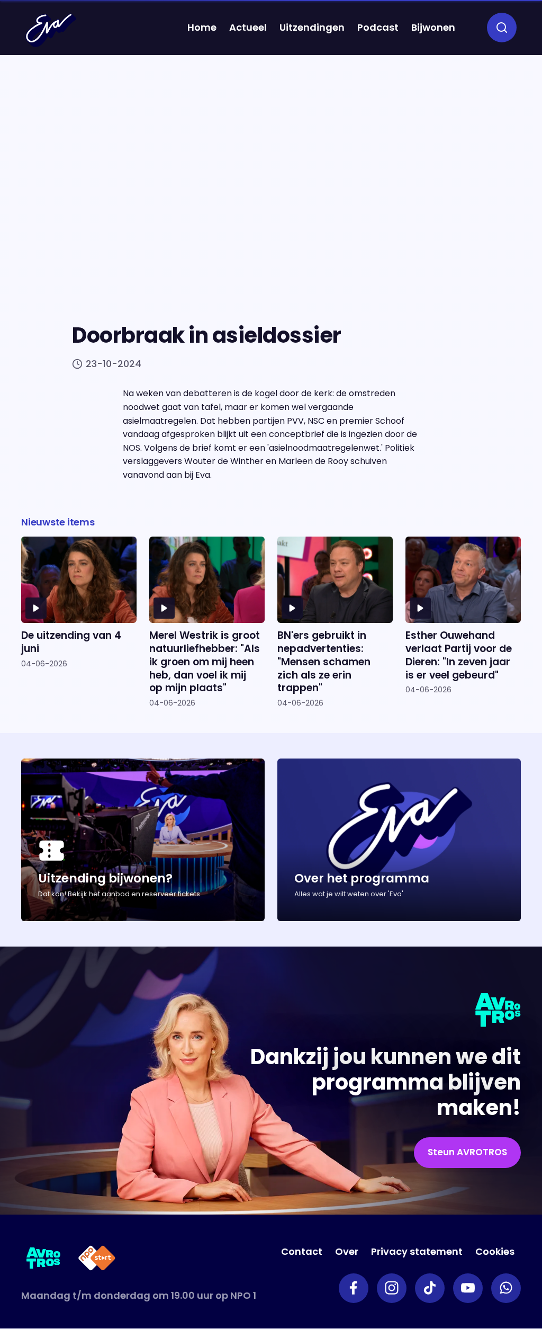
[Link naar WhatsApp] (506, 1288)
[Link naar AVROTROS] (43, 1260)
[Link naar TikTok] (430, 1288)
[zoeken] (502, 27)
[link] (467, 1152)
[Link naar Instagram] (391, 1288)
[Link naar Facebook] (353, 1288)
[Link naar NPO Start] (97, 1260)
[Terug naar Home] (50, 30)
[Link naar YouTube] (468, 1288)
